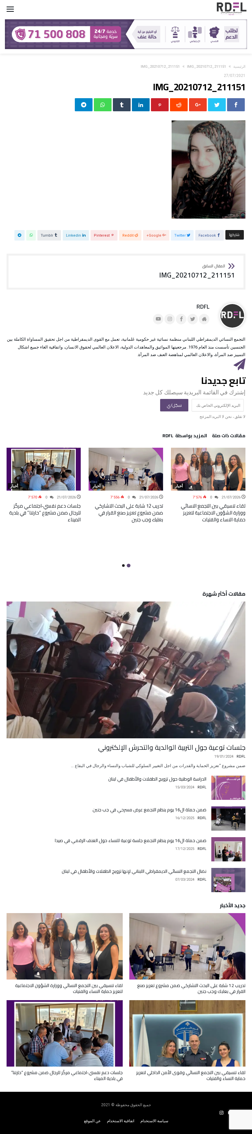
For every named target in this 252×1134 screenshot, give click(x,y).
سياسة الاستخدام (154, 1121)
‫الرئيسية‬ (239, 66)
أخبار (179, 486)
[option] (208, 485)
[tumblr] (122, 104)
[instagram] (221, 1113)
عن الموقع (92, 1121)
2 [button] (123, 565)
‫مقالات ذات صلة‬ (228, 436)
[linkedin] (141, 104)
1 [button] (128, 565)
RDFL (203, 306)
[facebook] (236, 104)
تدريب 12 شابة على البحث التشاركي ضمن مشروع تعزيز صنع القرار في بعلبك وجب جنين (129, 512)
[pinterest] (160, 104)
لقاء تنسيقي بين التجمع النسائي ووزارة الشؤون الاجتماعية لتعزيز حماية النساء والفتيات (213, 512)
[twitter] (217, 104)
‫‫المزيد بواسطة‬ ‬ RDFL (184, 436)
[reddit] (179, 104)
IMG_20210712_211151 (160, 66)
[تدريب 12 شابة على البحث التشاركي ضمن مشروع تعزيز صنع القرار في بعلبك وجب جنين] (126, 469)
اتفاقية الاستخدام (120, 1121)
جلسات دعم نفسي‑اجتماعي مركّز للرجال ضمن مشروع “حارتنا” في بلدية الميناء (45, 512)
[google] (198, 104)
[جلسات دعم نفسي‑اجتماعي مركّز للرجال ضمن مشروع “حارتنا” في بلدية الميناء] (43, 469)
